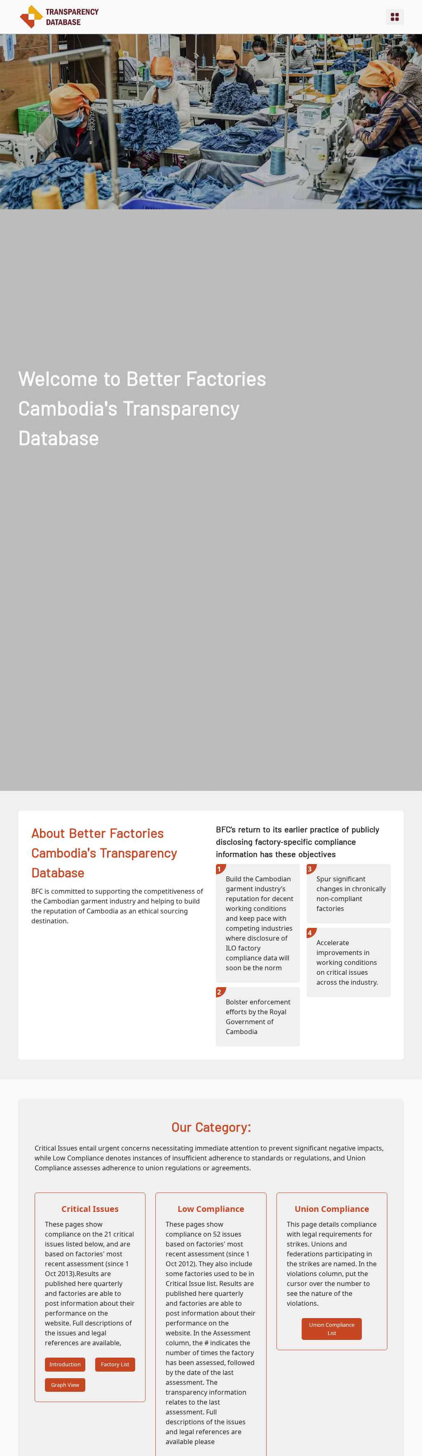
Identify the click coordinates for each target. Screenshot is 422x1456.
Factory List (115, 1364)
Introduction (65, 1364)
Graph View (65, 1384)
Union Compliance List (331, 1329)
